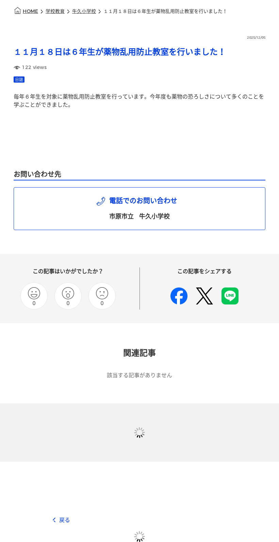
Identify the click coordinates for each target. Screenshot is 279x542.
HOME (30, 11)
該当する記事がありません (139, 375)
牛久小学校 (84, 11)
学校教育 (55, 11)
